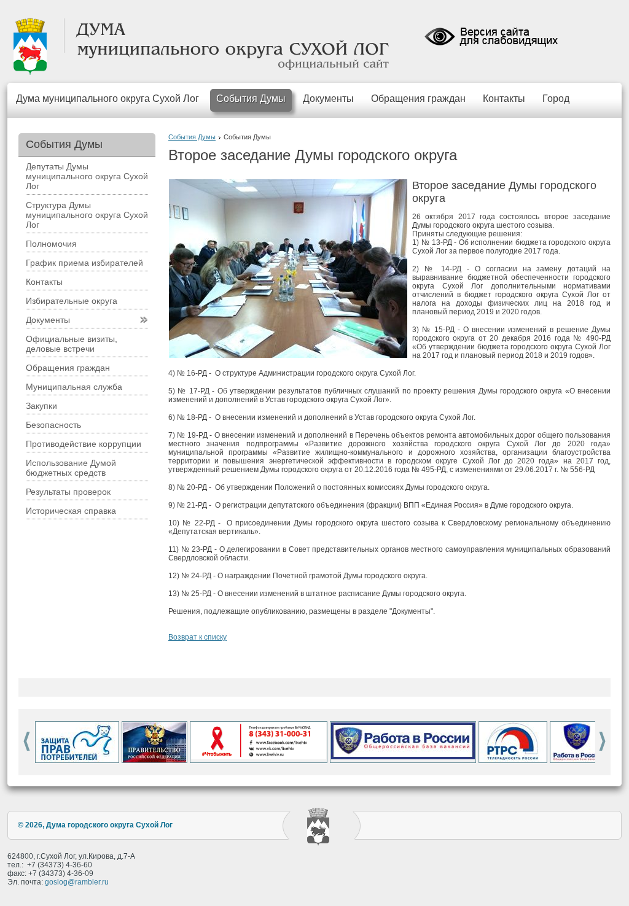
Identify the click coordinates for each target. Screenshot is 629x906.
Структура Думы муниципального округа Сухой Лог (87, 215)
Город (555, 98)
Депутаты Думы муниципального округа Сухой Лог (87, 176)
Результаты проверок (68, 492)
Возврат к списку (197, 637)
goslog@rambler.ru (77, 882)
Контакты (504, 98)
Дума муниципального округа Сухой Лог (107, 98)
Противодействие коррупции (83, 444)
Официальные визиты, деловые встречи (71, 344)
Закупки (41, 406)
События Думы (251, 98)
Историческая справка (71, 511)
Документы (328, 98)
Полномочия (51, 244)
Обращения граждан (418, 98)
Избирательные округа (71, 301)
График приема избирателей (84, 263)
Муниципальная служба (74, 387)
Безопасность (53, 425)
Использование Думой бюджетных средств (71, 468)
